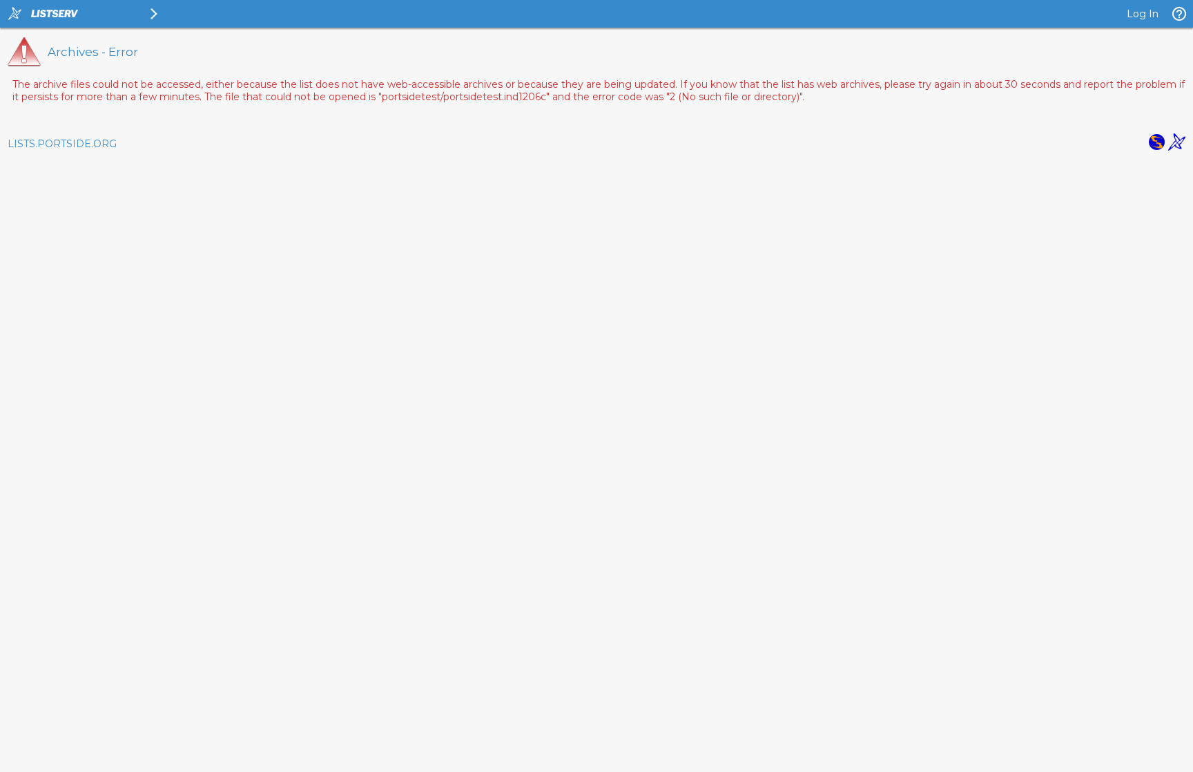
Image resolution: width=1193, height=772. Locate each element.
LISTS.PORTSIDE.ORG (62, 144)
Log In (1142, 14)
